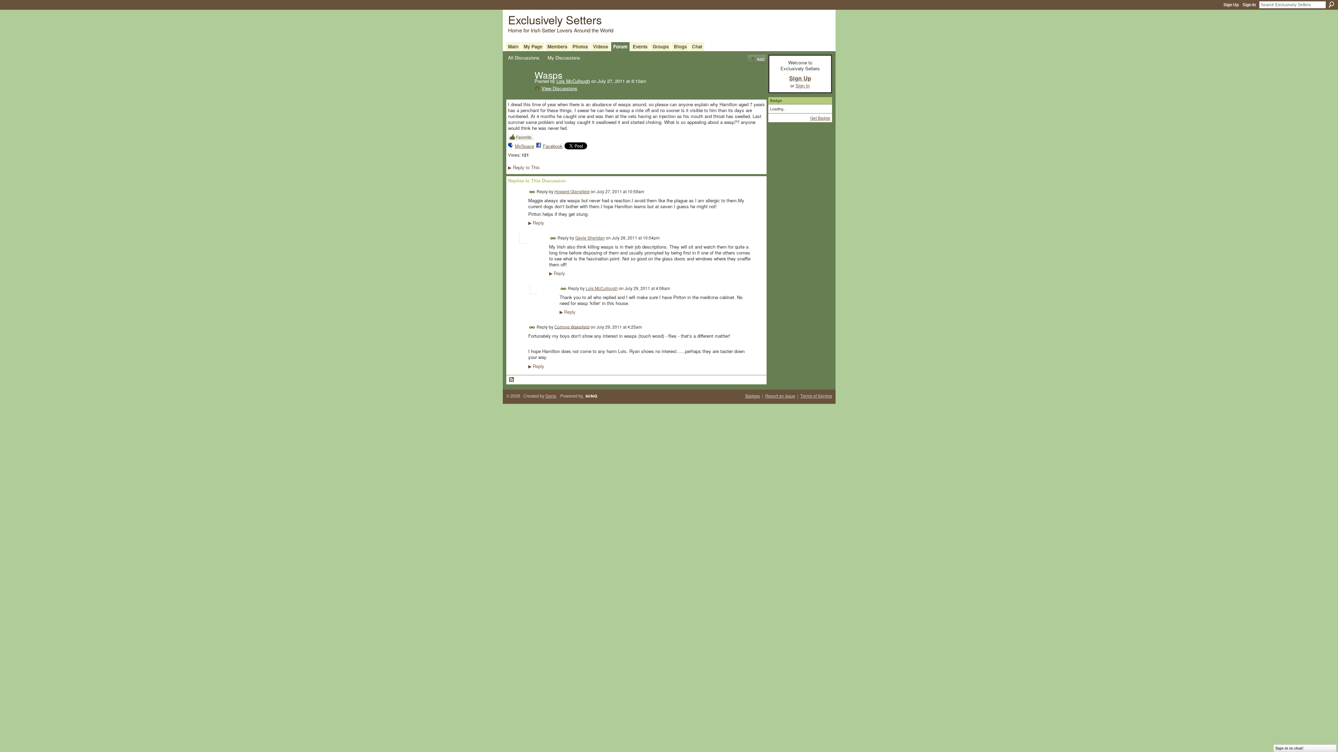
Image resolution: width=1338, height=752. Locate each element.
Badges (752, 396)
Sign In (1249, 4)
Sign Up (1231, 4)
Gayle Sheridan (590, 238)
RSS (512, 380)
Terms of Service (816, 396)
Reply (536, 223)
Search (1331, 4)
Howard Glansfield (572, 191)
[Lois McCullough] (519, 89)
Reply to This (524, 167)
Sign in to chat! (1289, 748)
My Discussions (564, 57)
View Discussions (559, 88)
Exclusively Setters (555, 19)
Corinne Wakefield (572, 326)
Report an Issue (780, 396)
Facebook (553, 146)
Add (760, 59)
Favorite (523, 137)
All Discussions (523, 57)
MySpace (524, 146)
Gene (550, 396)
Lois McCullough (573, 81)
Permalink (532, 192)
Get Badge (820, 118)
